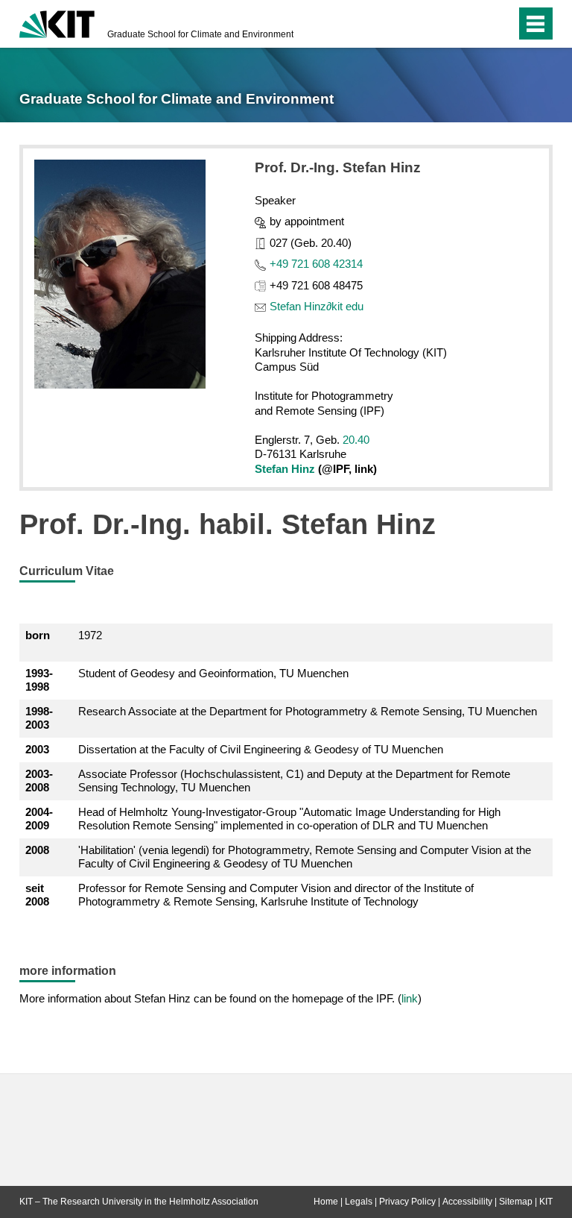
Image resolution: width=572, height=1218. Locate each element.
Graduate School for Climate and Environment (200, 34)
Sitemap (516, 1201)
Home (326, 1201)
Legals (358, 1201)
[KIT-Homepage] (57, 22)
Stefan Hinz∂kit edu (316, 306)
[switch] (474, 24)
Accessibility (467, 1201)
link (409, 998)
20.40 (356, 439)
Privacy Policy (407, 1201)
